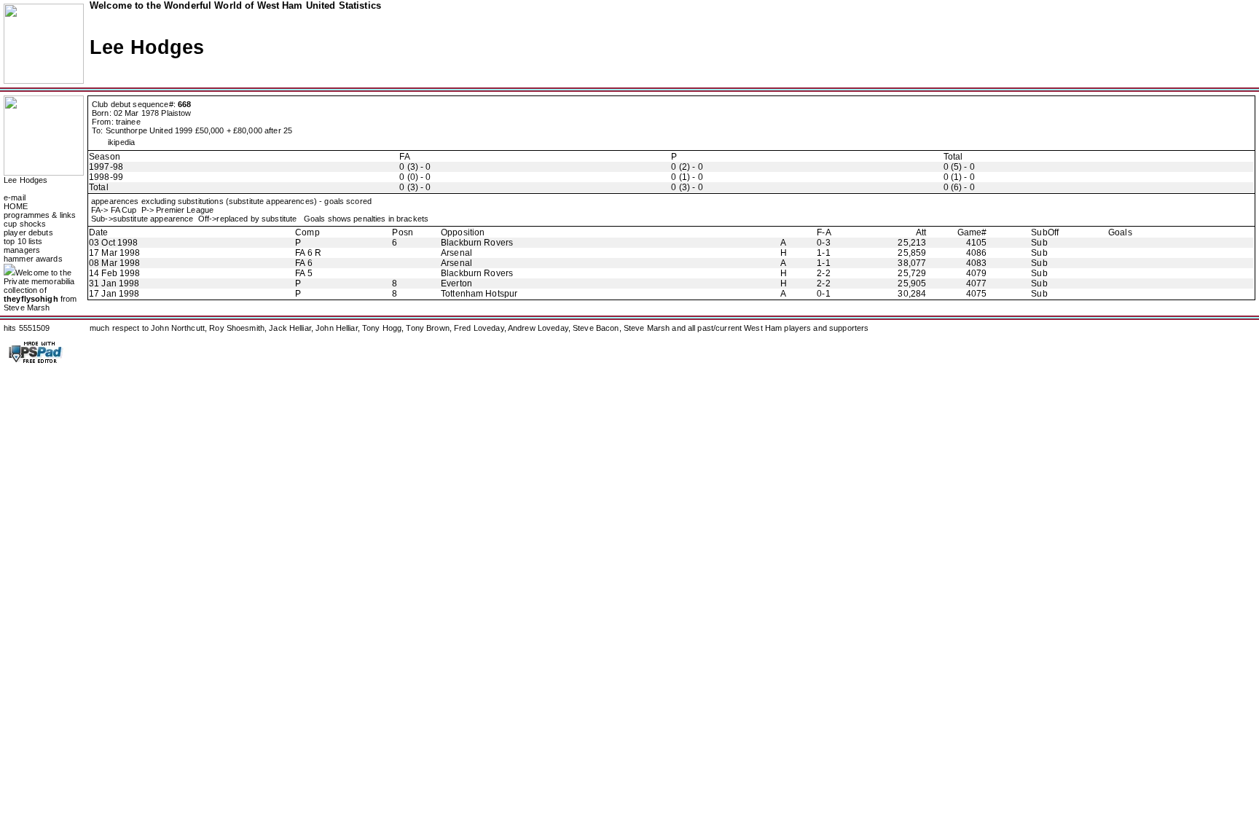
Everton (456, 283)
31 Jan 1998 (114, 283)
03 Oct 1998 (113, 243)
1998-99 (106, 177)
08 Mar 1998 (114, 263)
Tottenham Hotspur (479, 294)
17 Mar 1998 (114, 253)
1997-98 (106, 167)
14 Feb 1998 (114, 273)
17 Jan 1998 (114, 294)
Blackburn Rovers (477, 243)
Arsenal (456, 253)
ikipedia (121, 142)
